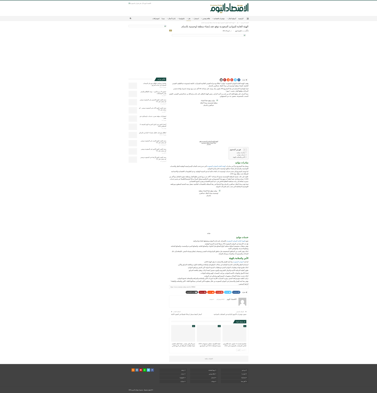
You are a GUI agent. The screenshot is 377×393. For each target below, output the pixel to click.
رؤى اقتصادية (212, 370)
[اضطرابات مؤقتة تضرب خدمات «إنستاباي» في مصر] (133, 118)
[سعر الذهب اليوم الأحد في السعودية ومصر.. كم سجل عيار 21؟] (133, 110)
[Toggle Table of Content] (244, 150)
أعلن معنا (243, 381)
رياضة (182, 370)
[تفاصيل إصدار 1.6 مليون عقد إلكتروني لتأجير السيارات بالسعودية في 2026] (234, 333)
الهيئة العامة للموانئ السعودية (216, 166)
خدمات (182, 374)
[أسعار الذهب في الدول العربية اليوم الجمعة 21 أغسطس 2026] (133, 127)
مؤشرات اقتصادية (219, 18)
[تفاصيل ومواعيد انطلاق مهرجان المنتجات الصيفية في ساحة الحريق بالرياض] (133, 86)
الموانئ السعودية (238, 262)
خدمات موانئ (241, 155)
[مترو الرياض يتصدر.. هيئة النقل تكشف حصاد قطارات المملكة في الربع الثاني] (183, 333)
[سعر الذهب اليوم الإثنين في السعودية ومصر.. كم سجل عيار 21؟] (133, 151)
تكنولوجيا (182, 18)
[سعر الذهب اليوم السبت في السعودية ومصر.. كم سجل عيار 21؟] (133, 143)
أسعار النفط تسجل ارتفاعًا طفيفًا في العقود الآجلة (186, 314)
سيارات (182, 381)
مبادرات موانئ (241, 152)
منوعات (213, 381)
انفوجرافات (155, 18)
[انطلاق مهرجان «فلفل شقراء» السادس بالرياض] (133, 135)
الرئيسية (240, 18)
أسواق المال (232, 18)
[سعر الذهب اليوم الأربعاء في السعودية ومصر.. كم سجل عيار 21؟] (133, 160)
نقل (189, 18)
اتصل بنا (244, 374)
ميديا (163, 18)
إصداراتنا (243, 377)
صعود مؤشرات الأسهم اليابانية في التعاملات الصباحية (230, 314)
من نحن (244, 370)
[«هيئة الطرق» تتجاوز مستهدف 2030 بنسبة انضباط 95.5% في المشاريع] (209, 333)
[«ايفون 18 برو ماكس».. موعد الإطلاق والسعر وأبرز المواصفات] (133, 94)
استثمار (196, 18)
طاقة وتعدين (206, 18)
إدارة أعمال (171, 18)
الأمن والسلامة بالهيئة (239, 157)
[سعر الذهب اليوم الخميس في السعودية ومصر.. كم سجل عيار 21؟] (133, 102)
